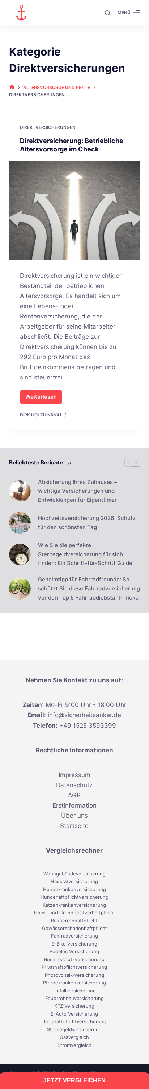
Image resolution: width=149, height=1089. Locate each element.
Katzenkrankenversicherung (74, 905)
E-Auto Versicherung (74, 1014)
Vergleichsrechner (74, 850)
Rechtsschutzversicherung (74, 959)
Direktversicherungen (48, 127)
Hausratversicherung (74, 881)
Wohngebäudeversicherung (74, 874)
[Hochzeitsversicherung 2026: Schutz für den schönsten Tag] (20, 523)
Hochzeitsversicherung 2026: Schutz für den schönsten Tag (87, 523)
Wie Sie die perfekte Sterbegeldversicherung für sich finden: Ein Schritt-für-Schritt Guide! (86, 554)
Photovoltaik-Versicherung (74, 975)
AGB (74, 795)
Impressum (74, 775)
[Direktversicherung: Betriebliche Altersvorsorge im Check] (74, 210)
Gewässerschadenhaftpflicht (74, 928)
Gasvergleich (74, 1037)
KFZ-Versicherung (74, 1006)
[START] (11, 87)
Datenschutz (74, 785)
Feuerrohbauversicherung (74, 998)
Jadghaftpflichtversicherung (74, 1021)
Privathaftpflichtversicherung (74, 967)
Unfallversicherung (74, 990)
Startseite (74, 825)
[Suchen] (107, 13)
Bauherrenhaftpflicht (74, 920)
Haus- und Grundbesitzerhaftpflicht (74, 912)
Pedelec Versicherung (74, 951)
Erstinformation (74, 805)
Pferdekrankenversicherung (74, 983)
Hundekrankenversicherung (74, 889)
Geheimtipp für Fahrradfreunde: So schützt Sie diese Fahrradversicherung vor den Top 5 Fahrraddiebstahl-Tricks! (89, 588)
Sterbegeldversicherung (74, 1029)
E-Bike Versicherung (74, 944)
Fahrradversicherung (74, 936)
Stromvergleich (74, 1045)
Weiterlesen (43, 398)
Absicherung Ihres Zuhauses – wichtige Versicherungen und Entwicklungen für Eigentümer (77, 491)
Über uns (74, 815)
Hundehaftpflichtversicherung (74, 897)
